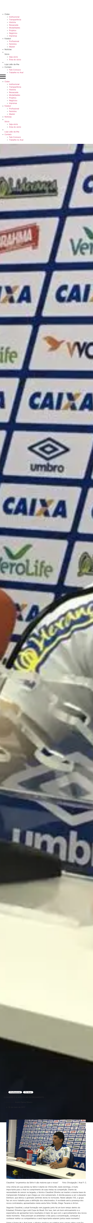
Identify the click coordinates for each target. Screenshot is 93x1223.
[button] (46, 77)
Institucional (14, 17)
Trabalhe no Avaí (16, 72)
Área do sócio (15, 59)
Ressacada (13, 25)
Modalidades (14, 28)
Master (12, 47)
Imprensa (13, 36)
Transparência (15, 19)
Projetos (12, 30)
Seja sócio (13, 57)
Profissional (14, 41)
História (12, 22)
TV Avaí (28, 1092)
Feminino (13, 44)
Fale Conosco (15, 70)
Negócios (13, 33)
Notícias (8, 49)
